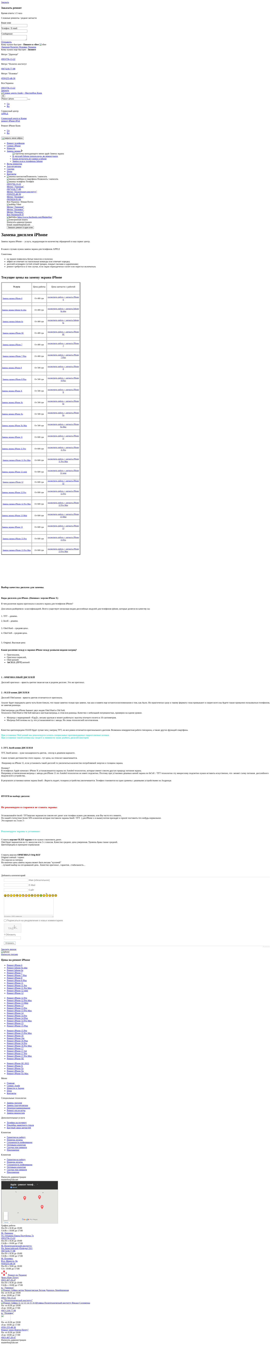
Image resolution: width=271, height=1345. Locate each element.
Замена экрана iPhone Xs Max (14, 426)
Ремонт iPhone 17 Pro (17, 1053)
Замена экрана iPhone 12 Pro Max (17, 504)
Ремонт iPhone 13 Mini (17, 1003)
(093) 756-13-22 (8, 1298)
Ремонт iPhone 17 (15, 1048)
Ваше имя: (6, 23)
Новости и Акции (15, 1088)
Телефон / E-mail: (9, 28)
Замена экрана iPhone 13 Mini (14, 516)
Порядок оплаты (15, 1140)
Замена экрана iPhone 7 (12, 345)
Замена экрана (14, 151)
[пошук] (29, 99)
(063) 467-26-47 (8, 1280)
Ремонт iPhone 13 (15, 1005)
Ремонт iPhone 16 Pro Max (19, 1046)
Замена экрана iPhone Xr (12, 402)
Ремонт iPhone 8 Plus (17, 980)
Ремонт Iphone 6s (15, 970)
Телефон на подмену (17, 1122)
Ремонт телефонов (16, 143)
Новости (11, 148)
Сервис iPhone (14, 146)
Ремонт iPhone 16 (15, 1036)
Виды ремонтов (14, 164)
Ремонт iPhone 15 (15, 1023)
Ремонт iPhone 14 (15, 1013)
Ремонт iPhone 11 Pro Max (19, 988)
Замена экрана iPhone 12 (13, 482)
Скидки (10, 169)
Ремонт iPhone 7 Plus (17, 975)
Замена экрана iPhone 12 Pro (14, 492)
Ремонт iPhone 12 (15, 993)
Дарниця (5, 47)
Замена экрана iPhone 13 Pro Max (17, 550)
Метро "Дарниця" (15, 186)
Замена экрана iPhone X (12, 391)
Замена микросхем (16, 1113)
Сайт (31, 890)
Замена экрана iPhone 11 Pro (14, 449)
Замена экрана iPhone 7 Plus (14, 356)
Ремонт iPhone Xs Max (17, 1073)
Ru (8, 106)
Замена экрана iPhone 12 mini (14, 472)
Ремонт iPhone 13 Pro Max (19, 1010)
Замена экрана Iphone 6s (13, 321)
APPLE (4, 113)
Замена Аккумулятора (17, 1105)
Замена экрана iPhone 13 (12, 527)
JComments (266, 947)
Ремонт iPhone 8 (14, 978)
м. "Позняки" (7, 1313)
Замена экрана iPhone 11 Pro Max (17, 460)
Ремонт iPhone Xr (15, 1068)
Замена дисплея (14, 1103)
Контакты (11, 174)
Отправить (6, 42)
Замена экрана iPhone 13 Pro (15, 539)
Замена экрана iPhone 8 (12, 368)
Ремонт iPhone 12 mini (17, 990)
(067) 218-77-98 (8, 1310)
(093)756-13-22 (8, 59)
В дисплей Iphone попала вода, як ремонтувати (35, 156)
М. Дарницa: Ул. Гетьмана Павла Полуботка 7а (17, 1234)
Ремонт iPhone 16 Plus (17, 1041)
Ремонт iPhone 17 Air (17, 1051)
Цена (9, 1091)
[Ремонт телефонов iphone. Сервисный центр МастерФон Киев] (21, 93)
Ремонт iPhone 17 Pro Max (19, 1056)
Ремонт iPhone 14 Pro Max (19, 1021)
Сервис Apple (13, 1085)
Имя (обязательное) (39, 880)
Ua (8, 104)
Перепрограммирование (18, 1108)
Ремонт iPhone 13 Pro (17, 1008)
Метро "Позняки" (15, 197)
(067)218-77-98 (8, 69)
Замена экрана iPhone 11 (12, 437)
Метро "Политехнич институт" (22, 191)
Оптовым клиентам (16, 1145)
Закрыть (5, 2)
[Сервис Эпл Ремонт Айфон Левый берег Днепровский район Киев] (35, 1290)
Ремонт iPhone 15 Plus (17, 1026)
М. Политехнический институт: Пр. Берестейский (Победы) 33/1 (16, 1247)
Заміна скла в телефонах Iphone (27, 161)
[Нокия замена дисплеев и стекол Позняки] (6, 1319)
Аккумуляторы (14, 166)
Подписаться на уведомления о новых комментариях (35, 920)
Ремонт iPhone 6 (14, 965)
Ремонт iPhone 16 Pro (17, 1043)
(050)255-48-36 (8, 78)
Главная (10, 1083)
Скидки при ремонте (17, 1147)
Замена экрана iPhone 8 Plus (14, 379)
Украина (32, 47)
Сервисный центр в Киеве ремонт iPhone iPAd (14, 119)
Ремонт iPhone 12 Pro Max (19, 1000)
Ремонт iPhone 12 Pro (17, 998)
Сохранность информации (19, 1142)
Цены (9, 171)
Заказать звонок (8, 949)
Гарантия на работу (16, 1137)
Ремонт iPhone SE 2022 (18, 1063)
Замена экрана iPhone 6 (12, 298)
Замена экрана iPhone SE (13, 333)
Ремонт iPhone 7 (14, 973)
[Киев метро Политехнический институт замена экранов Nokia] (45, 1303)
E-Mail (32, 885)
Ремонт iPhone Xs (15, 1071)
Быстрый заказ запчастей (19, 1127)
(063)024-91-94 (14, 199)
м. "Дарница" (7, 1287)
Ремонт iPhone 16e (15, 1038)
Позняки (23, 47)
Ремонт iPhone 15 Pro (17, 1030)
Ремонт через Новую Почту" (15, 1330)
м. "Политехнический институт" (17, 1300)
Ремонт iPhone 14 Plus (17, 1018)
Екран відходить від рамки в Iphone (29, 158)
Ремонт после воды (16, 1110)
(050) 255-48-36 (8, 1327)
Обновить (11, 934)
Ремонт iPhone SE (15, 1058)
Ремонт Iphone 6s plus (17, 968)
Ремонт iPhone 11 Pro (17, 985)
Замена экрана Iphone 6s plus (14, 310)
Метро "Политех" (15, 212)
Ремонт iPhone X (15, 1066)
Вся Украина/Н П (15, 214)
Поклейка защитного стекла (20, 1125)
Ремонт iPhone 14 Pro (17, 1015)
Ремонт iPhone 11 (15, 983)
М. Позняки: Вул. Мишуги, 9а (9, 1259)
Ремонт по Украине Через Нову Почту (14, 1276)
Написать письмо (9, 954)
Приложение (13, 1150)
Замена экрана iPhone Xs (12, 414)
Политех (14, 47)
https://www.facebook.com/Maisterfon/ (34, 217)
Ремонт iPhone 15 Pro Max (19, 1033)
